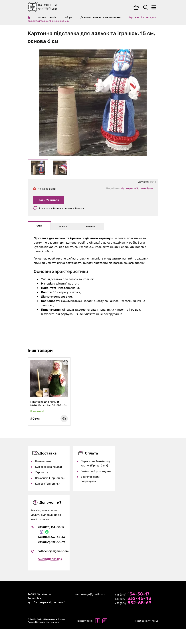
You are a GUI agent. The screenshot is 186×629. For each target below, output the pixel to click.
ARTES (146, 621)
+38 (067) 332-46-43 (51, 537)
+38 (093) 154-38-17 (51, 527)
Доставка (90, 226)
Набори (68, 17)
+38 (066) (133, 603)
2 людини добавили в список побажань (61, 208)
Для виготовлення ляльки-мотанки (100, 17)
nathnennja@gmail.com (53, 551)
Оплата (63, 226)
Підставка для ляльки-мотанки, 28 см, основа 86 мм (47, 403)
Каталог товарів (47, 17)
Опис (39, 226)
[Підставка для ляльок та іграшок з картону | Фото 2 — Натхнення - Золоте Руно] (60, 167)
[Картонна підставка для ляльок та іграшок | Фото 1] (93, 103)
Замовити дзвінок (50, 559)
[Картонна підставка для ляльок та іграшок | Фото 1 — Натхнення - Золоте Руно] (38, 167)
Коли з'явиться (49, 200)
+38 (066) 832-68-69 (51, 542)
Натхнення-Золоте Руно (137, 188)
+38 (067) (133, 599)
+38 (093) (132, 594)
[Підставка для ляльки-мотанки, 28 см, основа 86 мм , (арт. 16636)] (49, 378)
